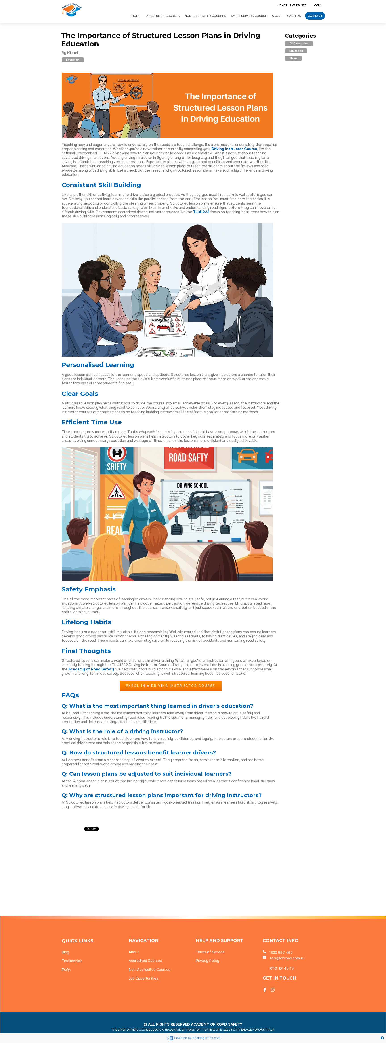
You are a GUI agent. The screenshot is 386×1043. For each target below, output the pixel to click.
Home (136, 16)
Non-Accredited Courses (205, 16)
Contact (315, 16)
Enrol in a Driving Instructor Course (170, 686)
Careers (294, 16)
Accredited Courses (163, 16)
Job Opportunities (143, 978)
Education (73, 60)
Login (318, 4)
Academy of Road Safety (91, 669)
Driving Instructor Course (234, 149)
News (293, 58)
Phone (292, 4)
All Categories (299, 43)
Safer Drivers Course (249, 16)
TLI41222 (201, 211)
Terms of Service (210, 952)
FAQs (66, 970)
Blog (65, 952)
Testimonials (72, 961)
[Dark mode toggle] (382, 1038)
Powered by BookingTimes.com (197, 1038)
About (277, 16)
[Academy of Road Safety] (72, 8)
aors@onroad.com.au (286, 958)
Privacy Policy (207, 960)
